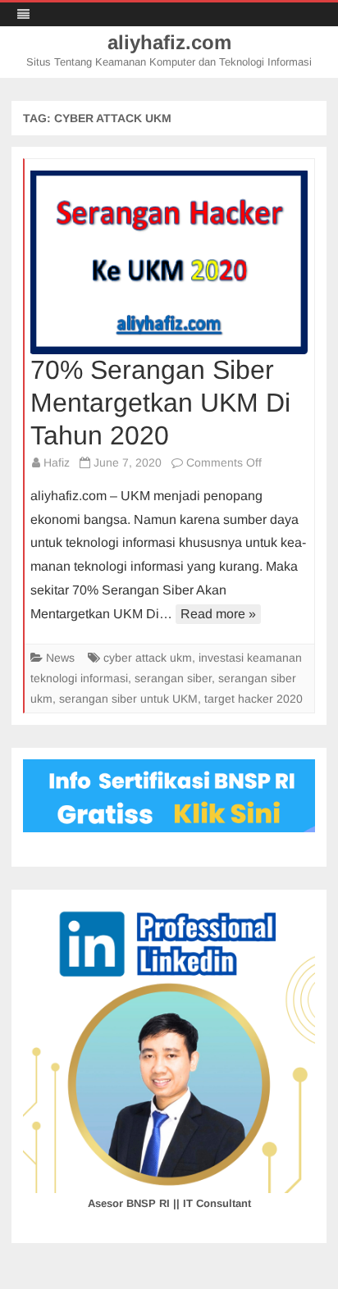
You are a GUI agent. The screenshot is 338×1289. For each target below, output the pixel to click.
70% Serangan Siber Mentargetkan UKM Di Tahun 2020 (160, 402)
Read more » (218, 614)
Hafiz (56, 462)
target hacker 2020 (253, 698)
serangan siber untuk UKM (128, 698)
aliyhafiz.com (169, 42)
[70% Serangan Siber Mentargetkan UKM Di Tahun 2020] (169, 262)
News (60, 657)
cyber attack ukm (147, 657)
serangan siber (173, 678)
